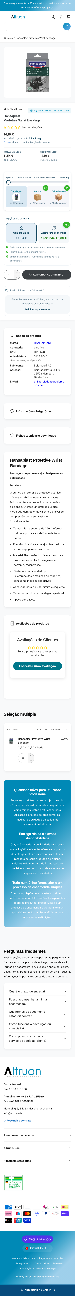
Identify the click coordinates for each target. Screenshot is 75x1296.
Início (10, 38)
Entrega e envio (23, 1263)
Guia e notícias (42, 1263)
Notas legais (50, 1268)
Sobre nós (58, 1263)
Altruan (27, 1276)
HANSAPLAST (42, 342)
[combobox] (37, 26)
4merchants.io (52, 1276)
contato (16, 1258)
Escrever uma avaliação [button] (37, 666)
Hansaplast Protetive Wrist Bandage (36, 38)
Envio (7, 142)
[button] (6, 17)
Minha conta (29, 1258)
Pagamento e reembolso (51, 1258)
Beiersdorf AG (13, 109)
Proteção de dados (31, 1268)
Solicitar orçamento (36, 309)
